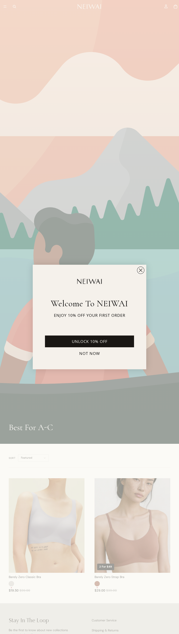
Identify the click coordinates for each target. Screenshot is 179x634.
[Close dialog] (141, 270)
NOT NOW (89, 353)
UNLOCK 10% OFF (89, 341)
